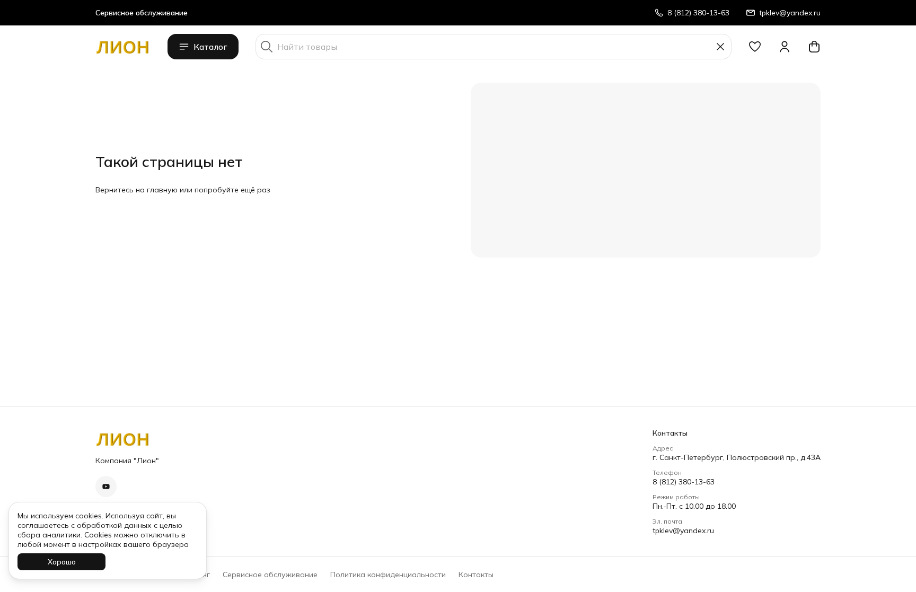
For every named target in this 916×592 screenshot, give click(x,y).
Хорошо (62, 562)
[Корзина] (814, 46)
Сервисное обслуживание (270, 574)
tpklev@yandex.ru (683, 530)
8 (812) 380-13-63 (684, 482)
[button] (754, 46)
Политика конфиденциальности (388, 574)
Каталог (210, 46)
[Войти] (784, 46)
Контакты (476, 574)
